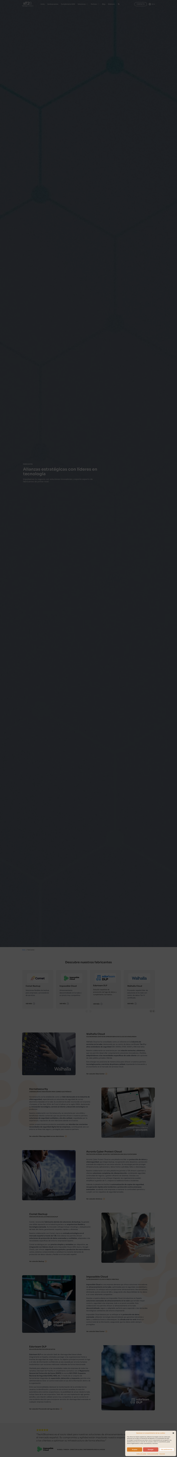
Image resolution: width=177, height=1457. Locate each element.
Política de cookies (141, 1453)
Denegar (150, 1449)
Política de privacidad (152, 1453)
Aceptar (134, 1449)
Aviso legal (162, 1453)
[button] (173, 1433)
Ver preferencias (166, 1449)
